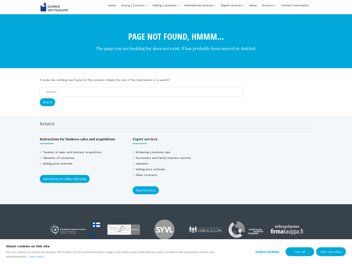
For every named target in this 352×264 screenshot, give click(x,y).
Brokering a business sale (153, 152)
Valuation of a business (59, 157)
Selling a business (164, 5)
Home (112, 5)
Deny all (300, 251)
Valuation (142, 163)
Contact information (295, 5)
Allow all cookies (331, 251)
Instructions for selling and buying (64, 179)
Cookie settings (267, 251)
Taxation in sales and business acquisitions (72, 152)
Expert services (231, 5)
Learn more (36, 256)
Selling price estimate (58, 163)
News (253, 5)
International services (198, 5)
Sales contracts (146, 175)
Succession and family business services (163, 157)
